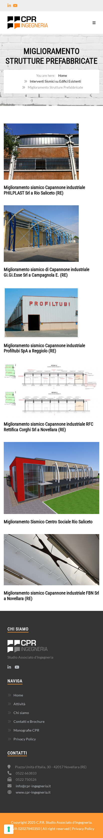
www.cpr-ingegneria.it (33, 792)
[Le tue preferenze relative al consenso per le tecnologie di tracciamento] (9, 829)
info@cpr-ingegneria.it (33, 786)
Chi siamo (21, 713)
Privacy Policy (25, 739)
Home (62, 76)
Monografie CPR (26, 730)
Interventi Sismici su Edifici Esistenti (55, 81)
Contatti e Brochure (29, 721)
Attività (19, 704)
